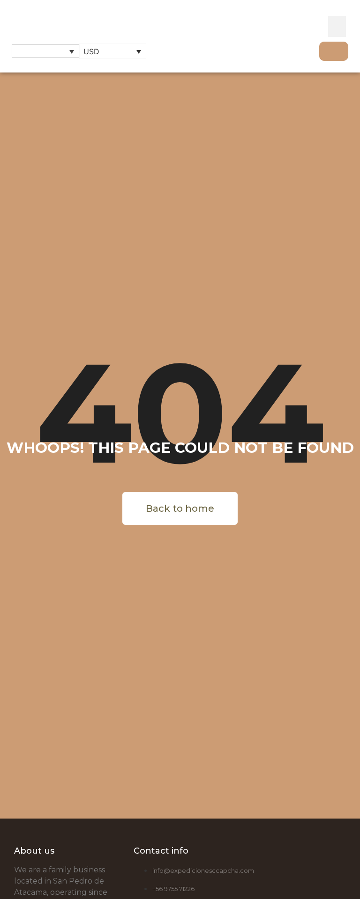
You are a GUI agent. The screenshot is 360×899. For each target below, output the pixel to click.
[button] (337, 26)
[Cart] (333, 51)
